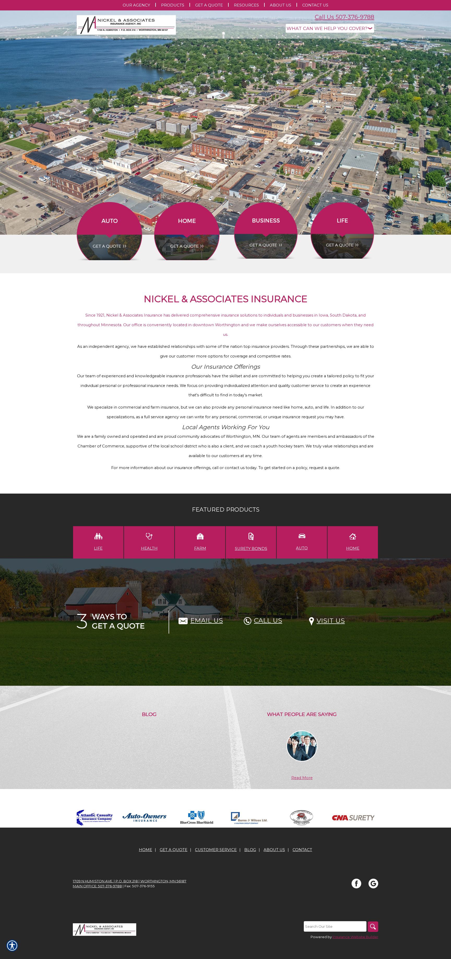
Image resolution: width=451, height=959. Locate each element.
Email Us (206, 620)
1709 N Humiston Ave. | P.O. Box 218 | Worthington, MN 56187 (129, 881)
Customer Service (216, 849)
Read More (302, 777)
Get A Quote (173, 849)
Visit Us (331, 620)
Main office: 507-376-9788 (97, 886)
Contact (302, 849)
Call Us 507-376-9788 (344, 17)
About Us (274, 849)
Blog (250, 849)
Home (145, 849)
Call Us (268, 620)
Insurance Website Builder (355, 937)
